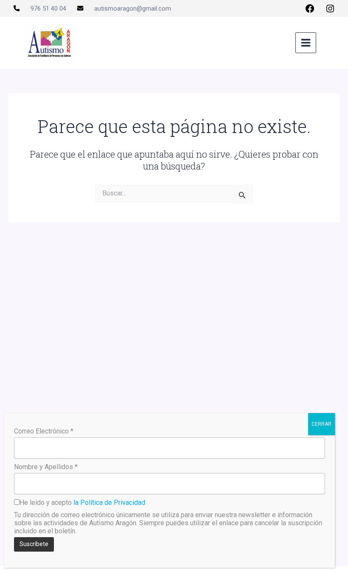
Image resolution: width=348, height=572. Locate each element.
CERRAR (321, 424)
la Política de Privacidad (109, 502)
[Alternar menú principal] (305, 42)
